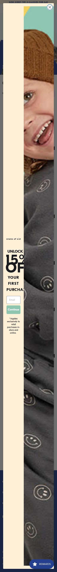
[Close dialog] (50, 7)
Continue (13, 309)
